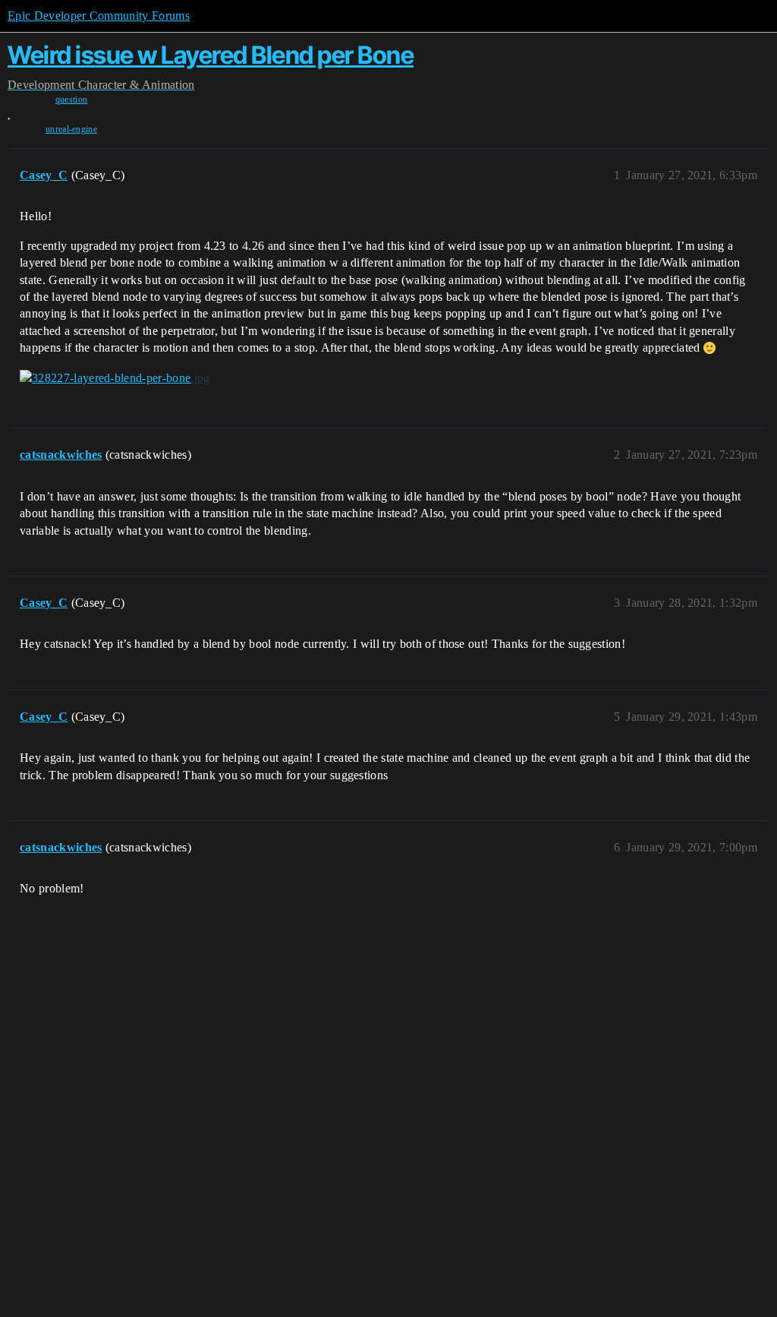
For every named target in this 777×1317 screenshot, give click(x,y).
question (71, 99)
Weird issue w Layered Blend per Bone (211, 55)
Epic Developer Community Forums (99, 15)
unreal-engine (71, 129)
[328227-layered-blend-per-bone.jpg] (115, 378)
